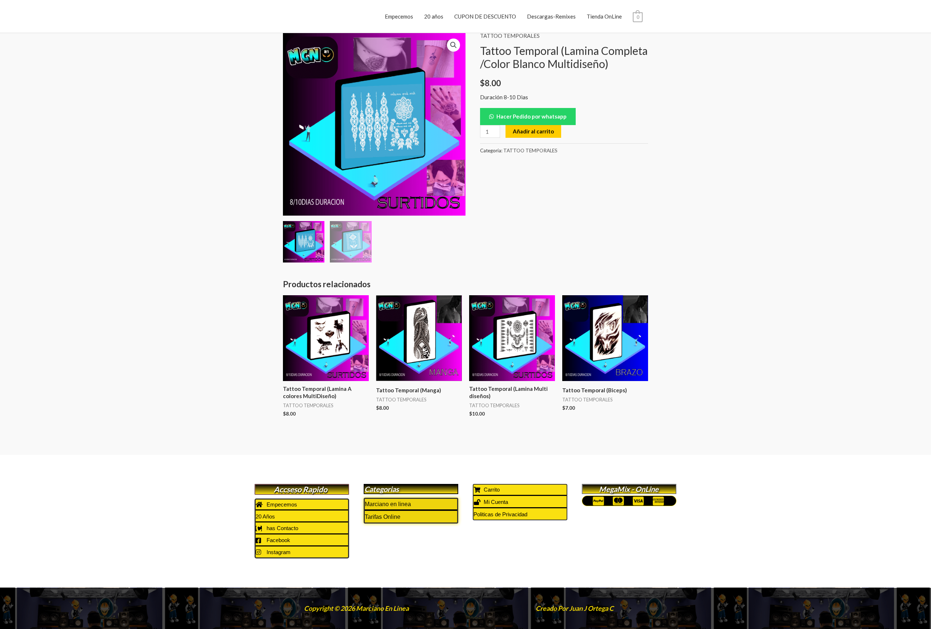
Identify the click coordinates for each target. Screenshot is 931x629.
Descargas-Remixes (551, 16)
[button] (453, 45)
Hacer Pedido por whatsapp (531, 116)
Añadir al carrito (533, 131)
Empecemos (399, 16)
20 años (433, 16)
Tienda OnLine (604, 16)
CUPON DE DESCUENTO (485, 16)
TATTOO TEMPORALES (510, 35)
